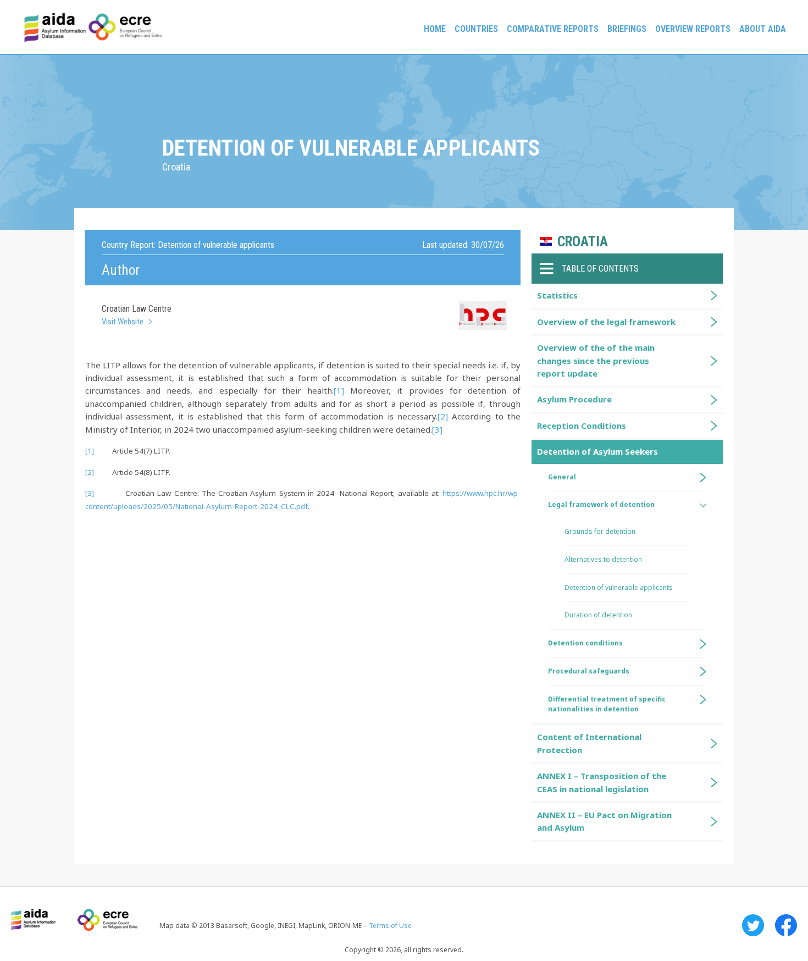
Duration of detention (598, 615)
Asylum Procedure (574, 399)
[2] (443, 416)
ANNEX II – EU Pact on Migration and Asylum (604, 821)
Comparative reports (553, 29)
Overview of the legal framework (606, 321)
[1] (339, 390)
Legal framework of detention (601, 504)
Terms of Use (390, 925)
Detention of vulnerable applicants (619, 587)
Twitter (753, 925)
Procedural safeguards (588, 671)
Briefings (626, 29)
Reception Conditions (581, 425)
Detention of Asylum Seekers (597, 451)
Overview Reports (692, 29)
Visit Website (122, 322)
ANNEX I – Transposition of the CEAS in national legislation (601, 782)
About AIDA (762, 29)
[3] (437, 429)
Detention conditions (585, 643)
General (562, 477)
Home (435, 29)
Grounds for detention (600, 531)
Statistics (557, 295)
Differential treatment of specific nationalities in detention (607, 704)
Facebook (786, 925)
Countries (476, 29)
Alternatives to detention (603, 559)
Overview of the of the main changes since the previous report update (596, 360)
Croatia (582, 242)
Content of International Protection (589, 743)
